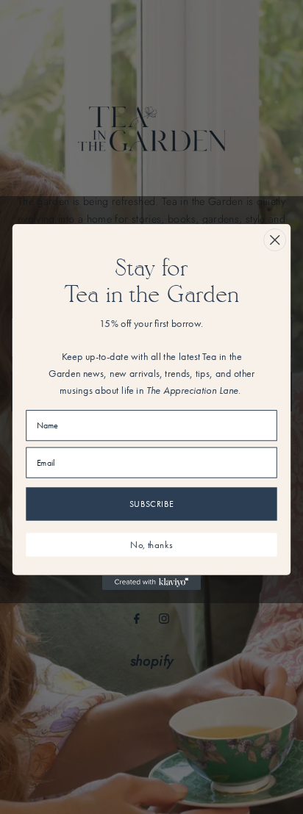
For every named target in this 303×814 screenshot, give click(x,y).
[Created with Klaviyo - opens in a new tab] (152, 582)
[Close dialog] (274, 240)
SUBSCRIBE (151, 503)
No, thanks (151, 544)
